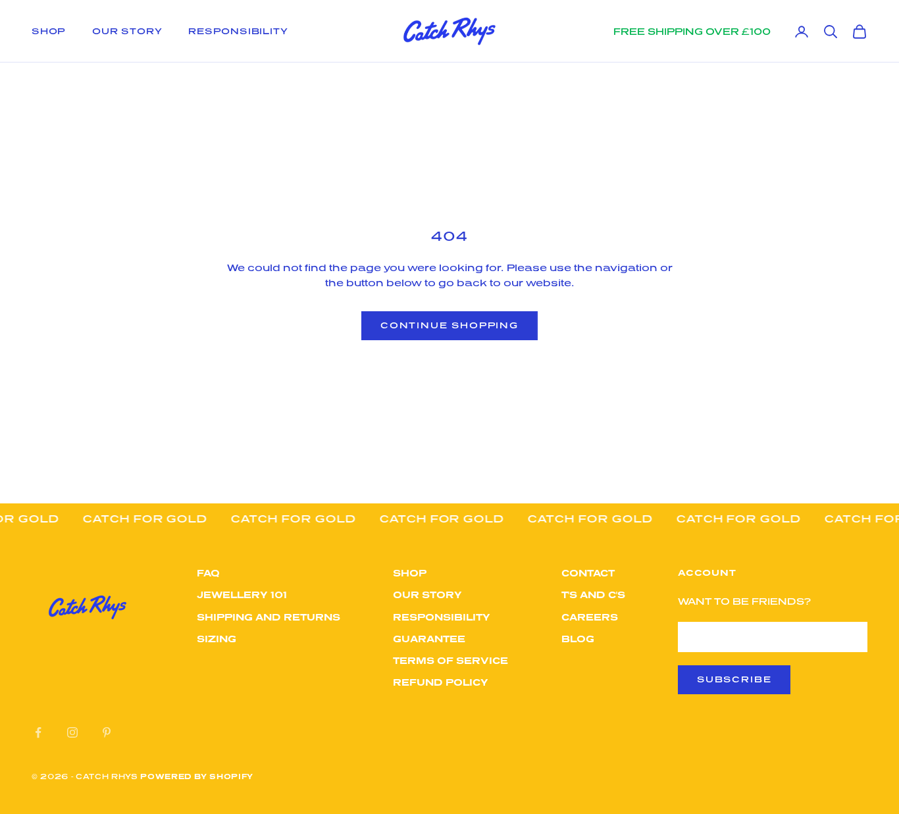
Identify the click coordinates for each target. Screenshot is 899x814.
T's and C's (593, 594)
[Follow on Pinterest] (106, 732)
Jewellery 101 (242, 594)
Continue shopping (449, 325)
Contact (588, 572)
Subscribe (734, 679)
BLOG (577, 638)
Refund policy (440, 682)
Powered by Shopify (196, 776)
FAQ (208, 572)
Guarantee (429, 638)
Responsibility (238, 31)
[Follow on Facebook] (38, 732)
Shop (49, 31)
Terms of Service (450, 660)
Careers (589, 617)
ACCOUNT (707, 572)
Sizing (216, 638)
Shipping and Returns (268, 617)
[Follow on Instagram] (72, 732)
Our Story (127, 31)
